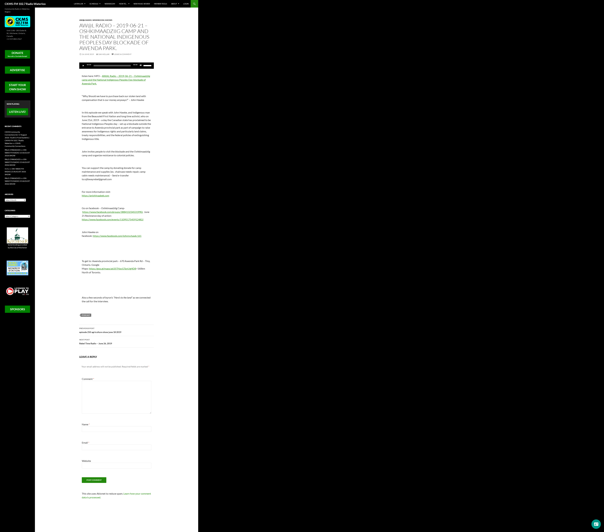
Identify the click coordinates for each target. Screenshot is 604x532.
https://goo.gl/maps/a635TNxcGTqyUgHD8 (112, 268)
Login (186, 4)
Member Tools (160, 4)
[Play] (83, 65)
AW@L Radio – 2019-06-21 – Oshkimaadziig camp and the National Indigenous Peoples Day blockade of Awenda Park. (116, 79)
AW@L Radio (85, 20)
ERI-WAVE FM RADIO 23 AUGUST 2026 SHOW (17, 153)
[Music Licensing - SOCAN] (17, 291)
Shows (108, 20)
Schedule (93, 4)
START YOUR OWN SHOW (17, 87)
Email (85, 442)
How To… (123, 4)
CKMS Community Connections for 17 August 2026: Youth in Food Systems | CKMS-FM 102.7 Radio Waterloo (17, 137)
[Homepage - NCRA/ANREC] (17, 268)
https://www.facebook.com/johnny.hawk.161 (117, 235)
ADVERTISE (17, 70)
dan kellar (103, 54)
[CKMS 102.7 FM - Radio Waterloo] (17, 21)
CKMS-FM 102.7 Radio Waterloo (25, 4)
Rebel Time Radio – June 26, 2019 (95, 341)
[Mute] (141, 65)
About (174, 4)
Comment (88, 378)
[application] (116, 65)
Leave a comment (122, 54)
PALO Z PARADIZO (13, 150)
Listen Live (78, 4)
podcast (86, 315)
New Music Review (142, 4)
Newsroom (110, 4)
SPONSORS (17, 309)
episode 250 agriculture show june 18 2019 (100, 330)
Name (86, 424)
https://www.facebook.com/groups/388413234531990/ (112, 211)
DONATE (17, 54)
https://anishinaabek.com (95, 195)
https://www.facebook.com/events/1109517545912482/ (113, 219)
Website (86, 460)
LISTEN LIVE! (17, 111)
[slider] (147, 65)
